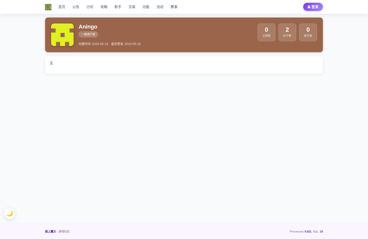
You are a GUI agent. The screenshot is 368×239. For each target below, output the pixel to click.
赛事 (173, 7)
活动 (159, 7)
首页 (61, 7)
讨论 (89, 7)
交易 (131, 7)
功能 (145, 7)
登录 (314, 7)
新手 (117, 7)
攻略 (103, 7)
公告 (75, 7)
